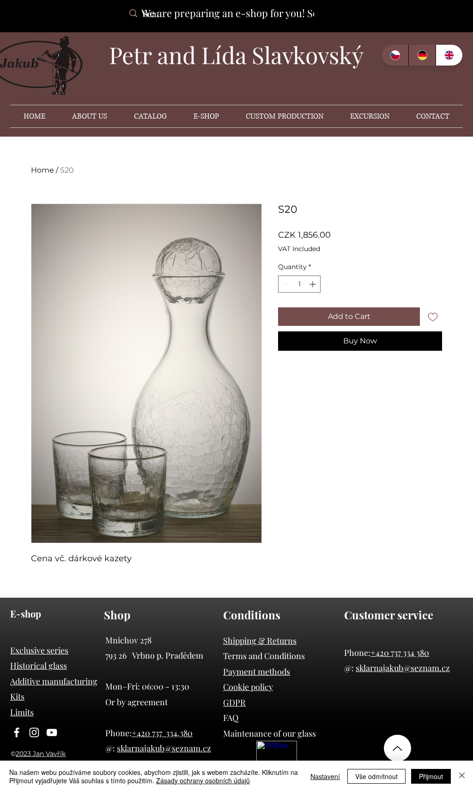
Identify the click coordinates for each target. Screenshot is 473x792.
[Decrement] (285, 284)
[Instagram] (34, 732)
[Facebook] (16, 732)
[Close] (461, 776)
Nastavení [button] (325, 776)
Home (42, 170)
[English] (449, 55)
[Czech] (395, 55)
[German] (421, 55)
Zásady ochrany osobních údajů (203, 780)
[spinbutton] (299, 284)
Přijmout (431, 776)
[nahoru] (397, 748)
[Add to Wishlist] (433, 316)
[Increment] (313, 284)
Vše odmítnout (376, 776)
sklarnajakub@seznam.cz (403, 667)
